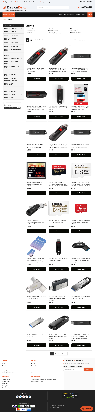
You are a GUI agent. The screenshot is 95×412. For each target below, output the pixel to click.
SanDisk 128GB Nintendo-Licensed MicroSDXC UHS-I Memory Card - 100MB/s (81, 222)
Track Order (5, 366)
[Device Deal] (14, 8)
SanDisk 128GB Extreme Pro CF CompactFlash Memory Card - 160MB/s (35, 184)
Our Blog (33, 368)
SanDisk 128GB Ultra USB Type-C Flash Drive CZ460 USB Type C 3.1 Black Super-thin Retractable (80, 336)
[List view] (31, 40)
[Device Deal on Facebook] (17, 396)
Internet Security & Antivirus (56, 34)
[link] (62, 14)
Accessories (29, 34)
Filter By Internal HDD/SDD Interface (10, 79)
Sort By (74, 40)
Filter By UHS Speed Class (10, 75)
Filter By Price (9, 97)
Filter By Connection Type (11, 67)
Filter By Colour (10, 32)
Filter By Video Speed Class (11, 62)
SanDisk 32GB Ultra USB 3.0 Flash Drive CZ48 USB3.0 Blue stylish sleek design (59, 108)
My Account (5, 364)
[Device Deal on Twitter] (20, 396)
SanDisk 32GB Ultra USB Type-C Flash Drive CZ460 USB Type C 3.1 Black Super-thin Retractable (36, 146)
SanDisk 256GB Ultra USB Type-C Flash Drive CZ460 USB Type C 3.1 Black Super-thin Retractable (80, 69)
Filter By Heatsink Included (10, 54)
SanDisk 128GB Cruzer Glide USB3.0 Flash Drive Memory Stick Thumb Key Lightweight (36, 69)
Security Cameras (53, 29)
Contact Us (34, 366)
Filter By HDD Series (11, 35)
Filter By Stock (9, 94)
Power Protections (76, 32)
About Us (33, 364)
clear (18, 108)
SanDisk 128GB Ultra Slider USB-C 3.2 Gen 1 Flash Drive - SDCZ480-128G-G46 (58, 336)
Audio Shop (52, 32)
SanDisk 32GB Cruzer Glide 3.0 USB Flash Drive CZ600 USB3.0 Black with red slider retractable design (36, 108)
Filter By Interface (10, 71)
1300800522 (86, 7)
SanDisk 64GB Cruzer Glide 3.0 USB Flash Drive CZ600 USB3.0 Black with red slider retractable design (58, 146)
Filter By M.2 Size (10, 91)
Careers (33, 372)
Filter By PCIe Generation (8, 84)
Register (89, 1)
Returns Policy (6, 379)
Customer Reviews (36, 370)
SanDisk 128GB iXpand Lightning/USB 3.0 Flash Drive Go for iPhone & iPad (36, 222)
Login (83, 1)
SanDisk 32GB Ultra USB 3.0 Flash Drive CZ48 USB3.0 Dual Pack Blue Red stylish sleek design (81, 108)
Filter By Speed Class (11, 58)
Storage (73, 30)
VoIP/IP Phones (30, 30)
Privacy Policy (5, 386)
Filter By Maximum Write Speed (12, 50)
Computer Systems (31, 29)
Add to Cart (36, 78)
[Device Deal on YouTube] (23, 396)
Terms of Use (5, 383)
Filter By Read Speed (11, 46)
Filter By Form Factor (11, 43)
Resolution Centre (7, 368)
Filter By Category (10, 28)
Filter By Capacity (10, 88)
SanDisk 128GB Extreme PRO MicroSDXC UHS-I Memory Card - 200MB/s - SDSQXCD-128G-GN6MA (58, 184)
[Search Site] (67, 7)
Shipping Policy (6, 381)
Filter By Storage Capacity (10, 39)
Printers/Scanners (53, 30)
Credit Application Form (8, 372)
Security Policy (6, 388)
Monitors (29, 32)
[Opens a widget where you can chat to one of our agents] (86, 408)
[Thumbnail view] (27, 40)
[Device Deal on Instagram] (26, 396)
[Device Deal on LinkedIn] (30, 396)
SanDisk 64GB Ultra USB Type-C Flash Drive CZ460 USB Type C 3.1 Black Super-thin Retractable (80, 146)
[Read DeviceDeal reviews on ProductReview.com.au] (70, 396)
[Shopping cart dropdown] (89, 14)
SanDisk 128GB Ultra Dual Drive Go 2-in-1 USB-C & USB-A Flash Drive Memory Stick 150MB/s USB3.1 (81, 260)
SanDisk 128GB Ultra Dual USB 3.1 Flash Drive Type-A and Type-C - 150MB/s (58, 298)
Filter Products (10, 25)
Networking (74, 29)
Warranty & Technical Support (9, 370)
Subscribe (88, 369)
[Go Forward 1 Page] (66, 354)
